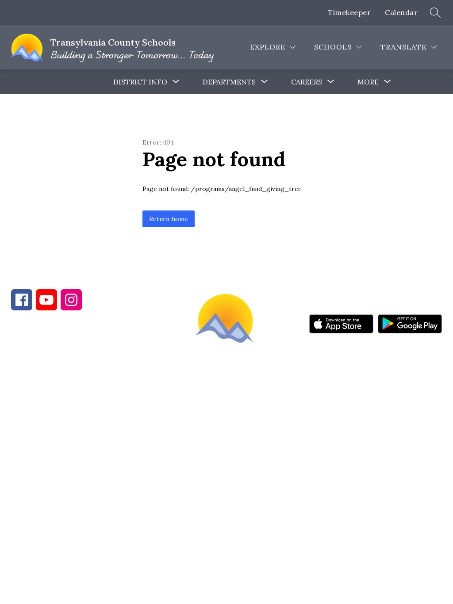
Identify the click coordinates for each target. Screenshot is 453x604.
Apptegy (245, 437)
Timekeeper (349, 12)
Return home (168, 219)
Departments (229, 81)
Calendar (401, 12)
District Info (140, 81)
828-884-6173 (88, 374)
